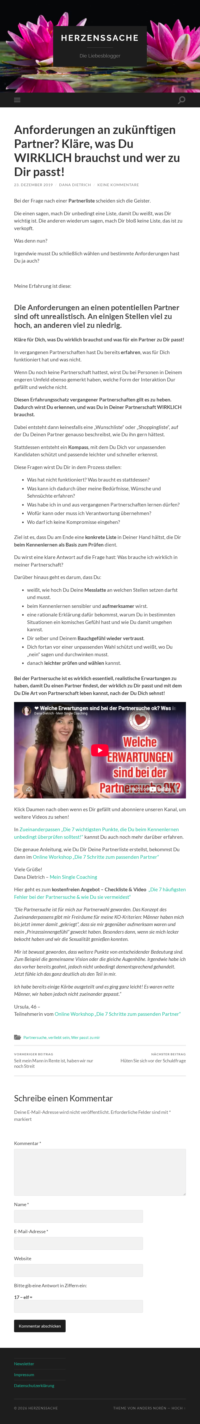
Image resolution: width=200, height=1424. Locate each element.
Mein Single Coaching (73, 877)
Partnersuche (35, 1037)
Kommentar (27, 1143)
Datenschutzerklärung (34, 1385)
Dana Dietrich (75, 185)
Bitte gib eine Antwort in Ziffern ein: (50, 1285)
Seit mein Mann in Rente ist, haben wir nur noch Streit (53, 1060)
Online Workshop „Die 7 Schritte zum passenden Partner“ (96, 857)
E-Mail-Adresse (31, 1231)
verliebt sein (59, 1037)
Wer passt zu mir (85, 1037)
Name (21, 1204)
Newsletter (24, 1363)
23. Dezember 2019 (33, 185)
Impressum (24, 1374)
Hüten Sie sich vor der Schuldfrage (153, 1057)
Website (22, 1258)
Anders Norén (151, 1408)
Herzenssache (100, 38)
